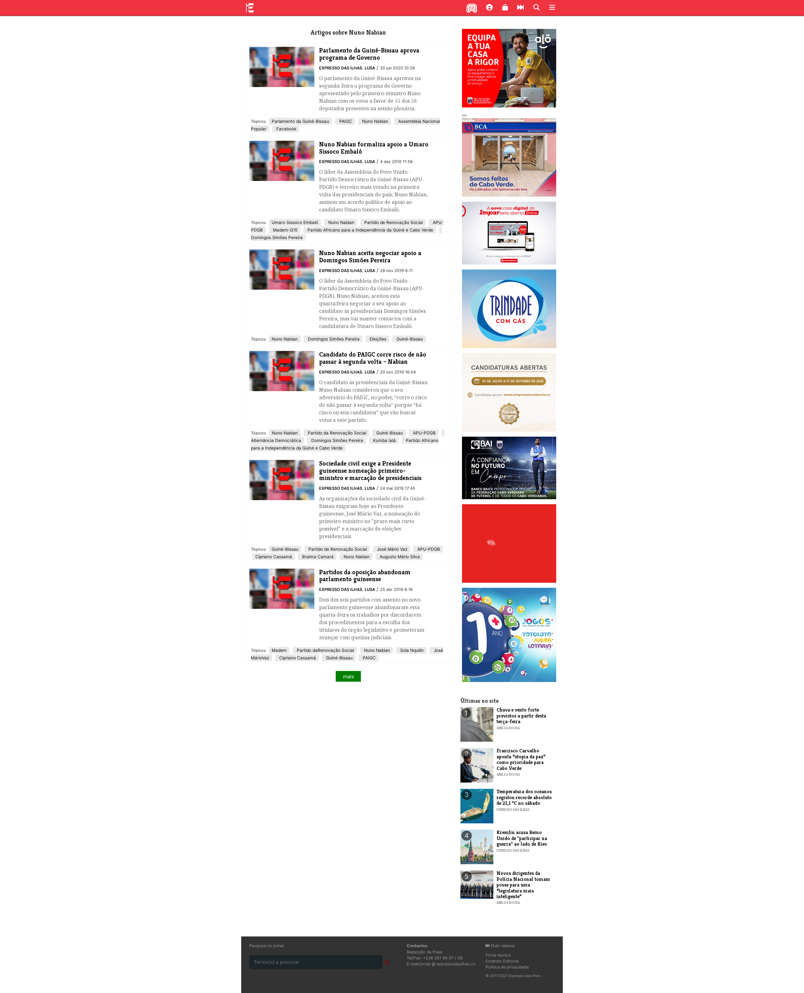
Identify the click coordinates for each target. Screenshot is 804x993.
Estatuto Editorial (502, 961)
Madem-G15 (284, 229)
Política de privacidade (507, 967)
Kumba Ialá (384, 440)
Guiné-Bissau (409, 338)
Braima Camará (317, 556)
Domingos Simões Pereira (277, 237)
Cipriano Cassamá (273, 556)
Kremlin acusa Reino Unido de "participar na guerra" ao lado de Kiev (522, 838)
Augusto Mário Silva (399, 556)
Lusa (370, 68)
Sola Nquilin (411, 650)
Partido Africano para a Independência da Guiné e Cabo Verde (369, 229)
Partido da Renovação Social (336, 432)
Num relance (502, 945)
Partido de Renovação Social (393, 222)
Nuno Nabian (374, 121)
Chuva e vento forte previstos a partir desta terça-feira (521, 716)
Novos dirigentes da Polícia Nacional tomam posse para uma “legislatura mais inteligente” (523, 885)
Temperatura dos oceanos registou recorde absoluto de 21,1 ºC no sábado (524, 797)
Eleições (377, 338)
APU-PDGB (424, 432)
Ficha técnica (498, 955)
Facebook (285, 128)
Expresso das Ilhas (340, 68)
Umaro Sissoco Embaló (295, 222)
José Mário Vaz (391, 549)
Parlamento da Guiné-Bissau (300, 121)
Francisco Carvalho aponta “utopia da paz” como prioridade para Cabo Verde (521, 759)
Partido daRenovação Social (325, 650)
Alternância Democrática (276, 440)
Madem (279, 650)
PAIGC (345, 121)
